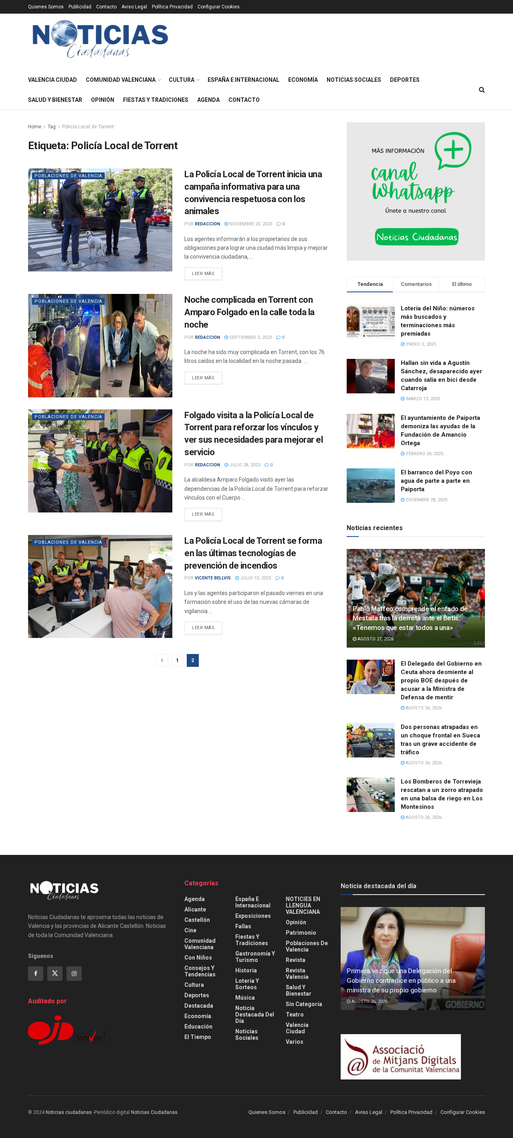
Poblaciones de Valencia (68, 175)
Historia (246, 970)
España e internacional (243, 80)
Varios (294, 1042)
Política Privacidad (172, 7)
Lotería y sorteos (247, 984)
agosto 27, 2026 (375, 639)
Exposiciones (253, 916)
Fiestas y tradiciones (155, 100)
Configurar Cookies (219, 7)
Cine (190, 930)
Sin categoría (304, 1004)
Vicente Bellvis (213, 578)
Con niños (198, 957)
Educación (198, 1026)
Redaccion (207, 224)
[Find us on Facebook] (35, 973)
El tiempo (197, 1037)
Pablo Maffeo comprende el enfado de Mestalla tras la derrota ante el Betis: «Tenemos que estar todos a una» (410, 618)
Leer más (207, 273)
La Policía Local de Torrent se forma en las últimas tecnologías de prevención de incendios (253, 553)
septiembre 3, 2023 (250, 337)
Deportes (405, 80)
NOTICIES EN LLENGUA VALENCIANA (303, 905)
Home (34, 127)
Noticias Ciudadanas (154, 1112)
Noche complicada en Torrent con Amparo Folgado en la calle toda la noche (249, 312)
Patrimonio (301, 932)
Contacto (106, 7)
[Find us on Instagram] (74, 973)
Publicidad (80, 7)
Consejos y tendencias (200, 971)
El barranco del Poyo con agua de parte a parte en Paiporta (436, 481)
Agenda (208, 100)
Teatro (295, 1014)
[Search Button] (482, 90)
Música (245, 997)
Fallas (243, 926)
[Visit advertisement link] (416, 191)
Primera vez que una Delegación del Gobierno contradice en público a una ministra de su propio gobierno (401, 980)
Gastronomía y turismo (255, 956)
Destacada (198, 1005)
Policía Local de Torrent (88, 127)
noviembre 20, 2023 (250, 224)
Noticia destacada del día (254, 1014)
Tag (52, 127)
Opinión (102, 100)
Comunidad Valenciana (121, 80)
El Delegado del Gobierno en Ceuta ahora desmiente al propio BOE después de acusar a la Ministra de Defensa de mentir (441, 680)
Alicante (195, 909)
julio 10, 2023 (255, 578)
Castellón (197, 920)
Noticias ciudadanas (69, 1112)
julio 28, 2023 (244, 465)
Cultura (181, 80)
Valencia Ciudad (52, 80)
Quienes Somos (46, 7)
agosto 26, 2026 (423, 708)
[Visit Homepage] (100, 42)
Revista (295, 960)
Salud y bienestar (55, 100)
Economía (303, 80)
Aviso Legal (134, 7)
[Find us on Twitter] (55, 973)
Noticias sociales (354, 80)
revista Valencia (297, 973)
